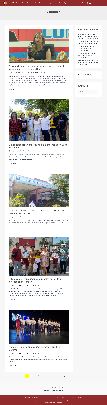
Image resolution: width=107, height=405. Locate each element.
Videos (60, 3)
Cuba (24, 3)
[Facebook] (82, 3)
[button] (65, 3)
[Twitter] (85, 3)
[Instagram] (87, 3)
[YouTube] (90, 3)
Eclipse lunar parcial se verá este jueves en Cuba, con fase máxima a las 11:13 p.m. (88, 62)
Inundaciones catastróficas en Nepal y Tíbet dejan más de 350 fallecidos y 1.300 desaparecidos (88, 36)
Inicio (12, 3)
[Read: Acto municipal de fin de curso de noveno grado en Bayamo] (39, 326)
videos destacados (28, 72)
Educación (18, 72)
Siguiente (67, 376)
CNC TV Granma (97, 3)
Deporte (29, 3)
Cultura (35, 3)
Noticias (42, 3)
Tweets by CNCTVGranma (86, 75)
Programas (51, 3)
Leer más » (12, 89)
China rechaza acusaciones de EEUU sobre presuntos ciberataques (87, 55)
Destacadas (18, 151)
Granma (18, 3)
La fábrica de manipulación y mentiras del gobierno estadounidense (87, 48)
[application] (45, 3)
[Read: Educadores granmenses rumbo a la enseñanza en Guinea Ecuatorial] (39, 120)
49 (38, 376)
